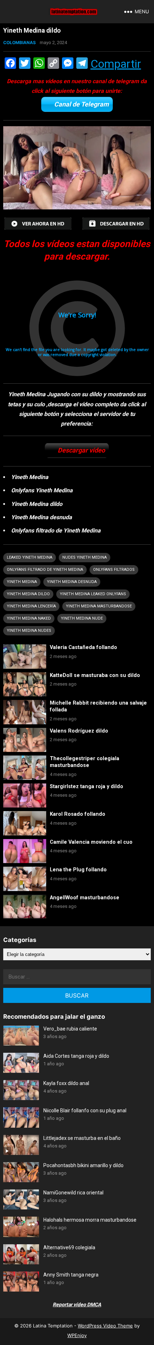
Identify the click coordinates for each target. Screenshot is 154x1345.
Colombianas (19, 42)
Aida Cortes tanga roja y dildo (76, 1056)
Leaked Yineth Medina (29, 557)
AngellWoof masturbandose (84, 898)
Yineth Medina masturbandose (99, 606)
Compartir (116, 64)
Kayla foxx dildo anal (66, 1083)
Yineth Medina (22, 581)
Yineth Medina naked (29, 618)
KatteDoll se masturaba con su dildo (95, 675)
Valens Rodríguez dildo (79, 731)
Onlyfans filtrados (114, 569)
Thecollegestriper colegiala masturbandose (84, 762)
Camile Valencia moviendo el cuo (91, 842)
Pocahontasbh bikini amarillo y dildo (83, 1165)
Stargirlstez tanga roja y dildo (86, 786)
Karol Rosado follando (77, 814)
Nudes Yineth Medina (84, 557)
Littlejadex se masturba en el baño (82, 1138)
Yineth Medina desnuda (72, 581)
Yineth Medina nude (82, 618)
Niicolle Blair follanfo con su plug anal (84, 1110)
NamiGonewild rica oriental (73, 1192)
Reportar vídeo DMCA (77, 1304)
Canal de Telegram (81, 104)
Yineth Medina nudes (29, 630)
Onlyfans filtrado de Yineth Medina (45, 569)
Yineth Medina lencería (31, 606)
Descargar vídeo (81, 450)
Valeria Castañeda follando (83, 647)
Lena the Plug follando (78, 870)
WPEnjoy (77, 1335)
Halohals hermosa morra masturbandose (89, 1220)
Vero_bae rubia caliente (70, 1029)
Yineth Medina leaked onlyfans (93, 594)
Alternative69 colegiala (69, 1247)
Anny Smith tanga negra (70, 1275)
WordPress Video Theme (105, 1326)
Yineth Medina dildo (28, 594)
